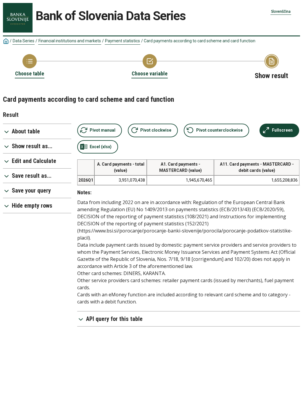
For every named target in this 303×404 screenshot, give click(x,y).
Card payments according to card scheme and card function (199, 40)
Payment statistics (122, 40)
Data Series (23, 40)
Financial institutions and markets (69, 40)
